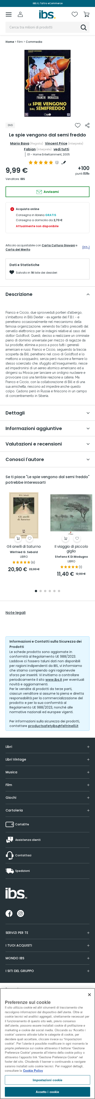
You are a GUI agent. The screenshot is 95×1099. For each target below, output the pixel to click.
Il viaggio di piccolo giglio (71, 549)
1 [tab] (45, 114)
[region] (47, 1043)
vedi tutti (61, 149)
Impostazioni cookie (47, 1080)
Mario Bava (19, 143)
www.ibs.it (53, 679)
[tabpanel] (47, 83)
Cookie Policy (33, 1070)
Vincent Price (56, 143)
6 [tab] (59, 591)
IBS (22, 179)
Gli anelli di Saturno (24, 546)
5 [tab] (54, 591)
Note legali (16, 612)
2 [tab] (50, 114)
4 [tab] (50, 591)
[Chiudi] (89, 995)
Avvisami (51, 191)
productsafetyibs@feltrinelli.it (53, 726)
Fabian (30, 149)
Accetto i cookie (47, 1092)
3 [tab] (45, 591)
